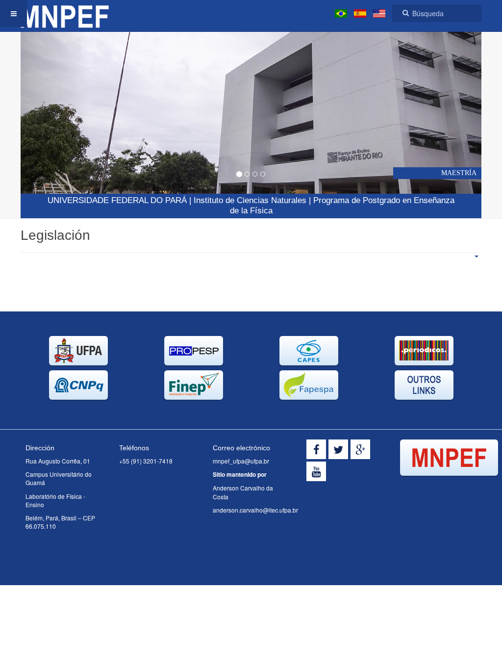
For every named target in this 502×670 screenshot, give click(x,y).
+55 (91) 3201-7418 (146, 461)
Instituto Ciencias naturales (250, 200)
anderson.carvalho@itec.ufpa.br (255, 510)
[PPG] (65, 13)
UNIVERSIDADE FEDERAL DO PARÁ (117, 200)
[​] (316, 449)
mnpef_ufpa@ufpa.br (241, 461)
